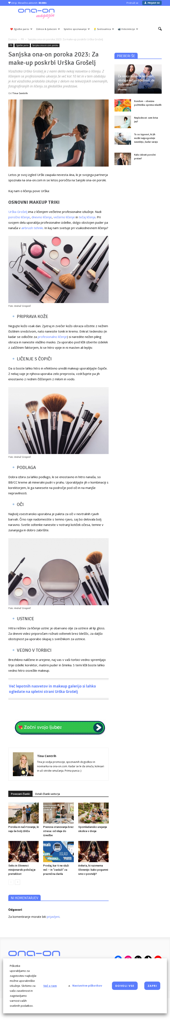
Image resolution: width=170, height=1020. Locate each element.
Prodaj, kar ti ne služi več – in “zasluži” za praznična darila (56, 869)
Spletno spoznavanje (75, 29)
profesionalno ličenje (52, 337)
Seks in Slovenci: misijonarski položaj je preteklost (21, 869)
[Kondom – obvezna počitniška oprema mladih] (122, 105)
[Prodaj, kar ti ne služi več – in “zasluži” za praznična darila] (58, 851)
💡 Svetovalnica (102, 29)
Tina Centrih (20, 93)
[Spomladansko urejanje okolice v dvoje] (93, 813)
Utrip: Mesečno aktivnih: (29, 2)
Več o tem (50, 986)
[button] (160, 29)
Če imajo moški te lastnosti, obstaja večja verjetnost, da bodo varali (136, 80)
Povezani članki (20, 794)
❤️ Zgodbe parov (19, 29)
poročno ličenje (19, 217)
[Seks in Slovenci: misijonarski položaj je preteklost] (23, 851)
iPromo (122, 89)
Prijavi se (154, 2)
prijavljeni (53, 917)
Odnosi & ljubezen (46, 29)
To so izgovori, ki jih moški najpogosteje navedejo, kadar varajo (146, 138)
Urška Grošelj (17, 212)
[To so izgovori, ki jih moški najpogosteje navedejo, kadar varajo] (122, 138)
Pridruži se (132, 2)
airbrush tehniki (32, 228)
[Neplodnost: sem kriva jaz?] (122, 122)
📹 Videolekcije (126, 29)
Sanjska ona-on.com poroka (45, 45)
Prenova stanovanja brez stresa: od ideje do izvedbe (58, 831)
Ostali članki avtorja (47, 794)
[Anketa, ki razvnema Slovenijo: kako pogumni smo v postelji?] (93, 851)
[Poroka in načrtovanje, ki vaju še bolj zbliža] (23, 813)
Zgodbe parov (22, 45)
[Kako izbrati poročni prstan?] (122, 159)
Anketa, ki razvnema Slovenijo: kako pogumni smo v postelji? (93, 869)
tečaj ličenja (87, 217)
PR (11, 45)
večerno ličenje (64, 217)
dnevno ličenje (42, 217)
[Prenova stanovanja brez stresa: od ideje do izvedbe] (58, 813)
